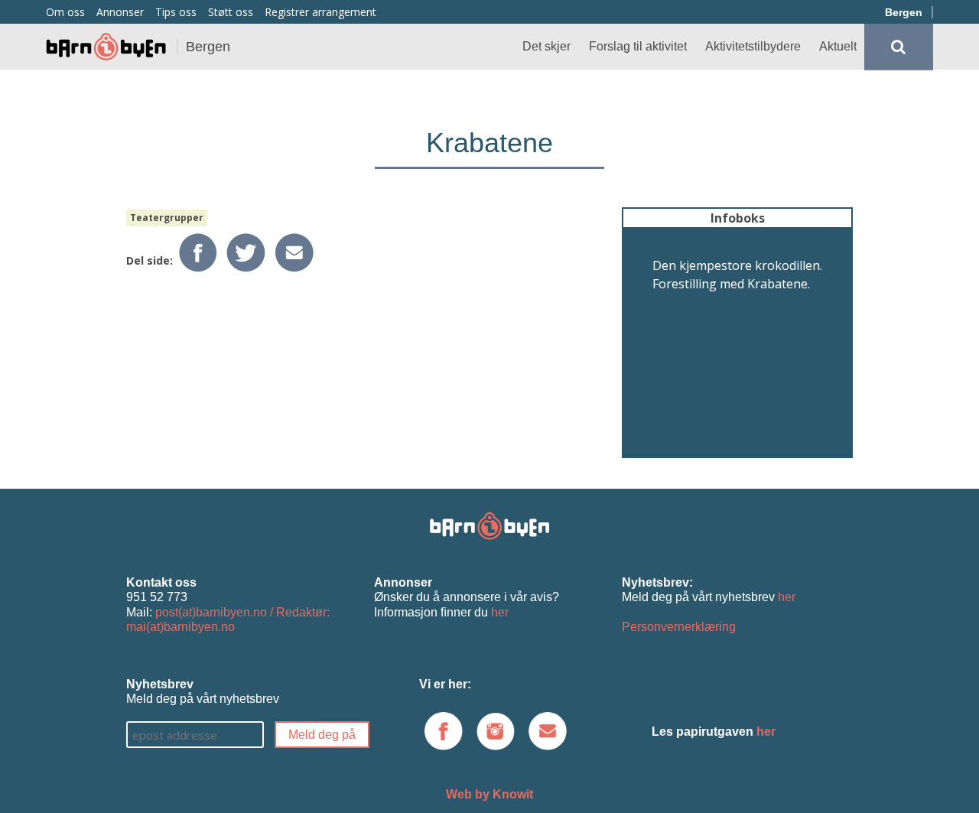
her (500, 612)
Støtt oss (230, 12)
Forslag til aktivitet (638, 46)
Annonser (120, 12)
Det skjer (546, 46)
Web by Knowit (489, 794)
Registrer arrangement (320, 12)
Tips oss (176, 12)
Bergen (903, 12)
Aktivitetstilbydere (753, 46)
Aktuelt (838, 46)
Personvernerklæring (679, 626)
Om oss (65, 12)
